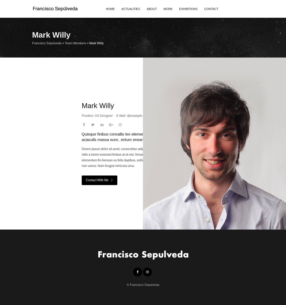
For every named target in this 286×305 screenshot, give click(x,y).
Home (110, 9)
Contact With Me (97, 180)
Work (168, 9)
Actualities (130, 9)
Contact (211, 9)
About (152, 9)
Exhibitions (188, 9)
